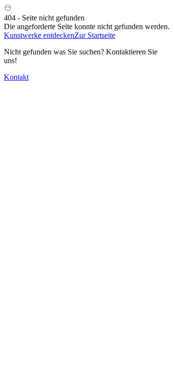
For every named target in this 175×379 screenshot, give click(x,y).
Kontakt (16, 77)
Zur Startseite (94, 35)
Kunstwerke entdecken (39, 35)
